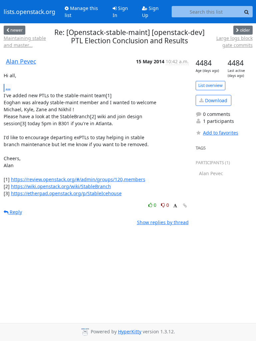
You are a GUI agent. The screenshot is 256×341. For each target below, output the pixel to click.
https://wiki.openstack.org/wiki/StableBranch (61, 186)
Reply (15, 212)
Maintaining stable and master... (25, 41)
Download (215, 100)
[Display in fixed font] (175, 205)
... (8, 87)
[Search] (247, 11)
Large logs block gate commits (234, 41)
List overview (210, 85)
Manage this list (81, 11)
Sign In (120, 11)
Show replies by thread (163, 222)
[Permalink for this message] (185, 205)
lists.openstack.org (29, 12)
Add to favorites (220, 133)
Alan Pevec (21, 61)
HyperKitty (129, 331)
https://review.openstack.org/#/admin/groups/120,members (78, 179)
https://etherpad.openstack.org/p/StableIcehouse (66, 193)
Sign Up (150, 11)
